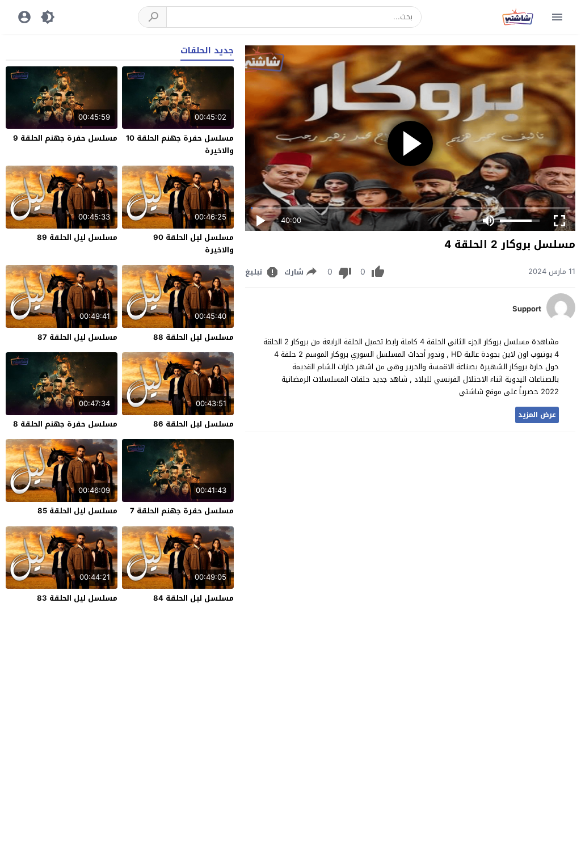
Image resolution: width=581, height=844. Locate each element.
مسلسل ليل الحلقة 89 (77, 237)
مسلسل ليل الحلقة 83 (77, 598)
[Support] (560, 319)
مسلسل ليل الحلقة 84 (193, 598)
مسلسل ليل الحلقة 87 (77, 337)
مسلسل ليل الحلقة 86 (193, 424)
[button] (152, 17)
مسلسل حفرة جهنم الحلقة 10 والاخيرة (180, 144)
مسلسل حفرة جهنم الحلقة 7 (182, 511)
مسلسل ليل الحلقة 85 (77, 511)
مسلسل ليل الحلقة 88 (193, 337)
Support (526, 309)
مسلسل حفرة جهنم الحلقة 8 (65, 424)
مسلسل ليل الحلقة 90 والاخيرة (193, 243)
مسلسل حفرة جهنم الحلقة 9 (65, 138)
